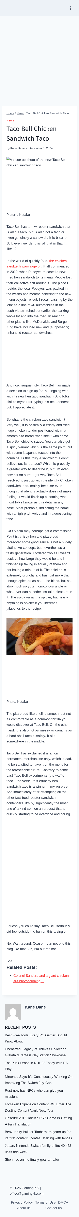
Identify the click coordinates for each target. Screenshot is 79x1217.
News (10, 120)
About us (24, 1208)
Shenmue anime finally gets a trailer (32, 1159)
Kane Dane (17, 148)
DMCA (63, 1202)
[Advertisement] (39, 58)
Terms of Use (45, 1202)
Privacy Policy (22, 1202)
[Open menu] (70, 8)
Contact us (53, 1208)
